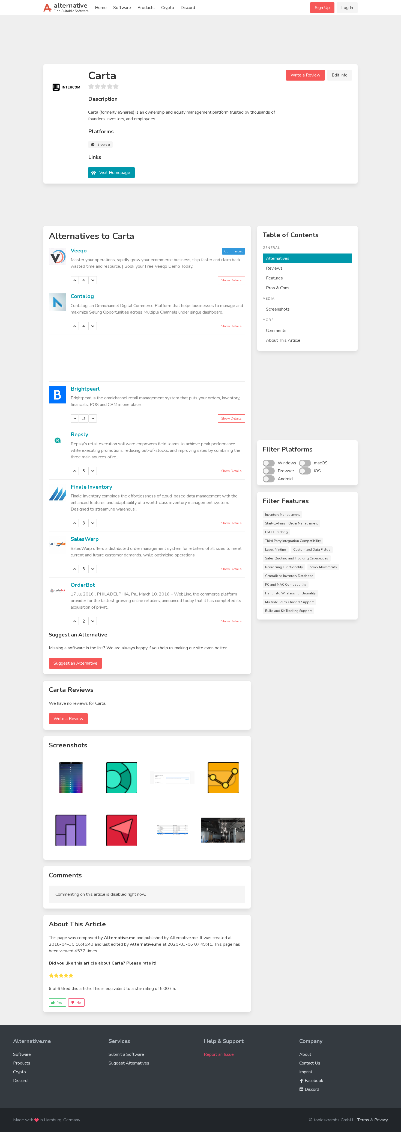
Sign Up (322, 8)
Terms (363, 1120)
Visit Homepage (114, 173)
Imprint (305, 1072)
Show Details (231, 280)
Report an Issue (219, 1054)
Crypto (167, 8)
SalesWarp (85, 539)
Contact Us (309, 1063)
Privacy (381, 1120)
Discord (188, 8)
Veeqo (79, 250)
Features (274, 278)
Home (101, 8)
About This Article (283, 340)
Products (146, 8)
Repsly (79, 434)
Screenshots (278, 309)
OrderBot (83, 585)
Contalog (82, 296)
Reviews (274, 268)
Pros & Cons (277, 288)
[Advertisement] (200, 42)
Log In (347, 8)
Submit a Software (126, 1054)
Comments (276, 331)
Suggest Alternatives (129, 1063)
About (305, 1054)
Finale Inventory (91, 487)
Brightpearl (85, 389)
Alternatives (277, 258)
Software (122, 8)
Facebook (313, 1081)
